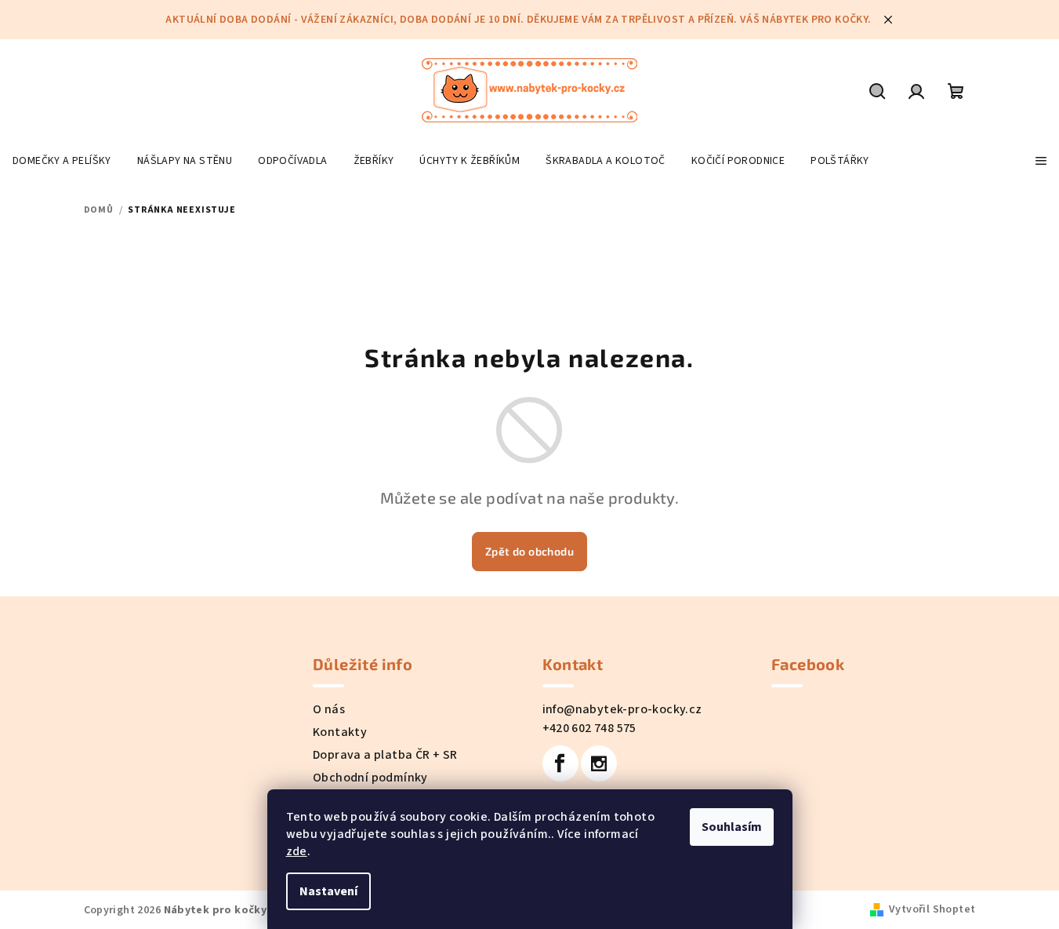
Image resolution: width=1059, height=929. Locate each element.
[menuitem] (62, 161)
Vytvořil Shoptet (932, 909)
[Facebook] (560, 763)
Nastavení (328, 891)
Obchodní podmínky (370, 777)
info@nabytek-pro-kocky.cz (622, 709)
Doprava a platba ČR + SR (385, 754)
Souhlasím (732, 827)
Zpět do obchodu (529, 551)
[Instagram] (599, 763)
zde (296, 851)
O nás (329, 709)
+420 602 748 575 (589, 728)
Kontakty (340, 732)
